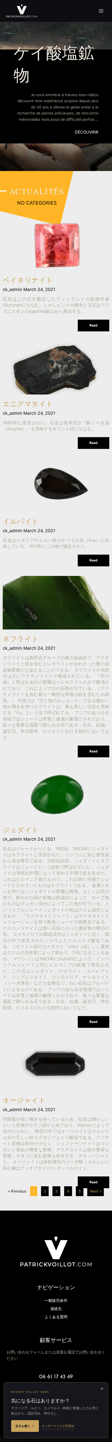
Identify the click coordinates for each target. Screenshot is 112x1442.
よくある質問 (56, 1317)
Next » (95, 1191)
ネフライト (21, 639)
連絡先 (56, 1309)
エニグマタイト (28, 404)
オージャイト (24, 1100)
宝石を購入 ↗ (25, 1426)
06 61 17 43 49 (56, 1377)
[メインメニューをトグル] (101, 11)
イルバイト (21, 522)
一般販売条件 (56, 1301)
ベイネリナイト (28, 280)
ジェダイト (21, 830)
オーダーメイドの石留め (58, 1426)
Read (93, 325)
